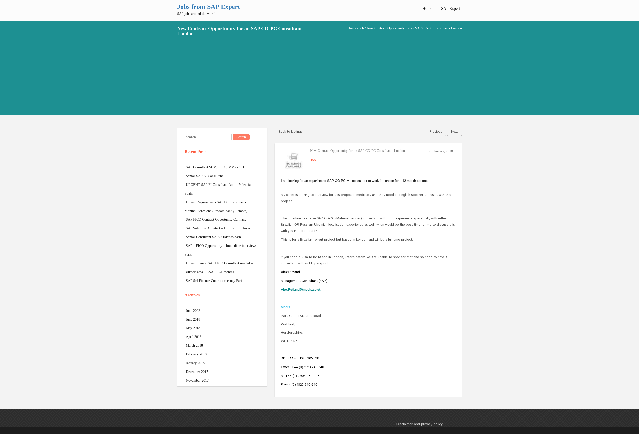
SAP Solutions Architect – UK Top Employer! (219, 228)
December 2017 (197, 372)
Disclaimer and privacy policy (419, 424)
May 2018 (193, 328)
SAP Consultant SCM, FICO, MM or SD (215, 167)
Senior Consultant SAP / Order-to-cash (213, 237)
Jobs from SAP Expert (208, 6)
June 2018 (193, 319)
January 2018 (195, 363)
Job (361, 28)
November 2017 (197, 380)
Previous (436, 131)
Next (454, 131)
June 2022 (193, 311)
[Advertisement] (319, 73)
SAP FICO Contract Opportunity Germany (216, 219)
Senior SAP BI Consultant (204, 176)
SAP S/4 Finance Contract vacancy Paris (214, 281)
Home (427, 8)
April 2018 (193, 337)
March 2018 (194, 345)
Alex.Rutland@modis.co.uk (300, 289)
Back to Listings (290, 131)
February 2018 (196, 354)
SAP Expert (450, 8)
